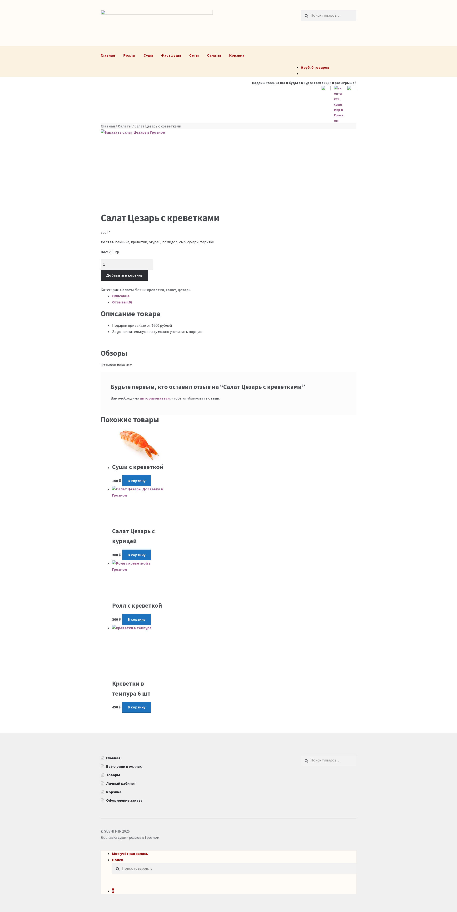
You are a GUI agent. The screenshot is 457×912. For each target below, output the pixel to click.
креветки (155, 289)
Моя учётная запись (130, 853)
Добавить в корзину (124, 275)
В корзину (136, 480)
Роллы (129, 55)
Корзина (236, 55)
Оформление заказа (124, 800)
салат (171, 289)
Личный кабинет (121, 783)
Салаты (214, 55)
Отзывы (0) (122, 302)
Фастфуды (171, 55)
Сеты (194, 55)
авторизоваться (155, 398)
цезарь (184, 289)
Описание (120, 295)
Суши (148, 55)
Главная (108, 55)
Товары (113, 774)
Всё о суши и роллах (124, 766)
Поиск (117, 859)
